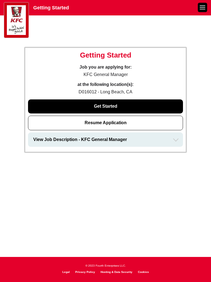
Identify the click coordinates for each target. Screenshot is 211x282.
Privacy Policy (85, 271)
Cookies (143, 271)
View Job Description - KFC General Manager (80, 139)
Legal (66, 271)
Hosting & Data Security (116, 271)
